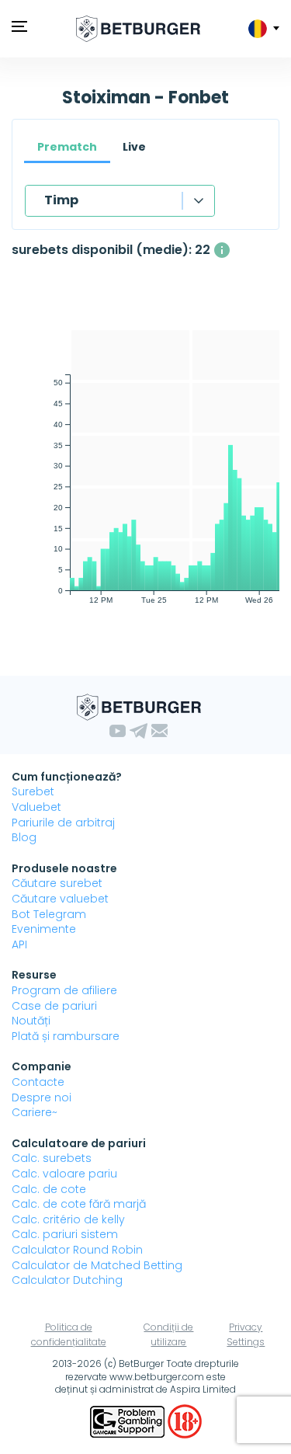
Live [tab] (134, 147)
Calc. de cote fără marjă (79, 1204)
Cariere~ (34, 1112)
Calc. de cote (49, 1189)
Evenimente (44, 929)
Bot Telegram (49, 914)
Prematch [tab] (67, 147)
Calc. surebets (52, 1158)
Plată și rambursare (66, 1036)
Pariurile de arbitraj (63, 822)
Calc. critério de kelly (68, 1219)
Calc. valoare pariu (64, 1173)
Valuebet (36, 807)
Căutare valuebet (60, 898)
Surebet (33, 791)
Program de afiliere (64, 990)
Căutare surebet (57, 883)
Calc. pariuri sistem (65, 1234)
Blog (24, 837)
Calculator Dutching (67, 1280)
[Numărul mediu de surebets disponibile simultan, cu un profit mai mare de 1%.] (222, 250)
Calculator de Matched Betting (97, 1265)
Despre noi (41, 1097)
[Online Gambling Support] (129, 1420)
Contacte (38, 1082)
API (19, 944)
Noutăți (31, 1020)
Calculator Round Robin (77, 1249)
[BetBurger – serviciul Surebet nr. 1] (138, 29)
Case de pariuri (54, 1006)
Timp (61, 200)
